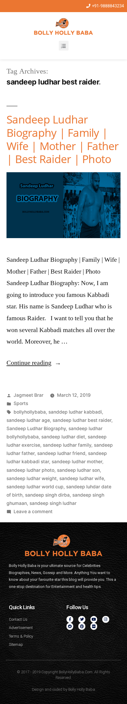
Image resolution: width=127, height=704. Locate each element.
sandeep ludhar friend (61, 453)
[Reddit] (69, 626)
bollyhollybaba (30, 412)
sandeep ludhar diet (63, 437)
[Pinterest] (81, 626)
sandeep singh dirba (47, 495)
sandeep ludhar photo (30, 470)
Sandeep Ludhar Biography (36, 428)
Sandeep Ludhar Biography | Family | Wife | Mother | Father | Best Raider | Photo (62, 139)
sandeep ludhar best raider (82, 420)
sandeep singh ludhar (53, 503)
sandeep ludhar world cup (35, 487)
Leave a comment (33, 511)
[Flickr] (93, 626)
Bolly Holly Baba (81, 689)
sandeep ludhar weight (31, 478)
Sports (21, 403)
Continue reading (33, 363)
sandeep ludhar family (67, 445)
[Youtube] (93, 619)
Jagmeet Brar (28, 395)
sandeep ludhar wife (81, 478)
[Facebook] (69, 619)
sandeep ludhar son (78, 470)
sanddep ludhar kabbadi (75, 412)
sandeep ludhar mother (77, 461)
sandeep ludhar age (28, 420)
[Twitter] (81, 619)
